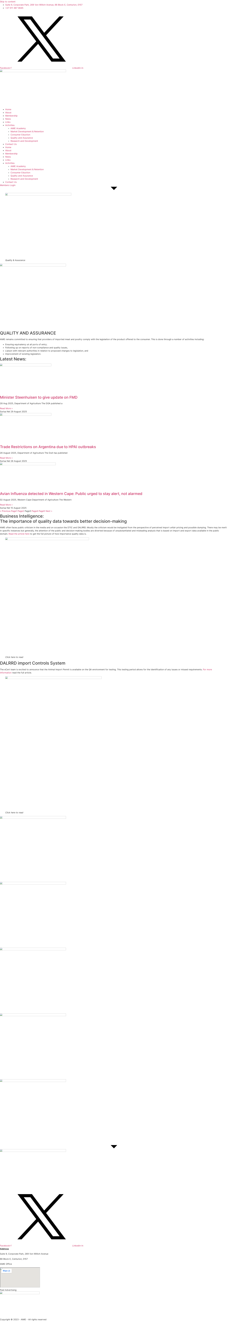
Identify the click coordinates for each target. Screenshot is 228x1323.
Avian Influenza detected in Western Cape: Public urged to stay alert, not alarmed (71, 493)
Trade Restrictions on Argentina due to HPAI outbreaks (48, 447)
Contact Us (11, 144)
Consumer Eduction (20, 134)
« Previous (5, 511)
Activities (10, 125)
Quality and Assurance (22, 137)
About (8, 112)
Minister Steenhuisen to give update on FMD (38, 397)
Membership (11, 115)
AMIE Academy (18, 128)
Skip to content (7, 1)
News (8, 119)
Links (7, 122)
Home (8, 109)
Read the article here (19, 533)
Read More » (6, 408)
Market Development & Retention (27, 131)
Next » (49, 511)
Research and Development (24, 141)
